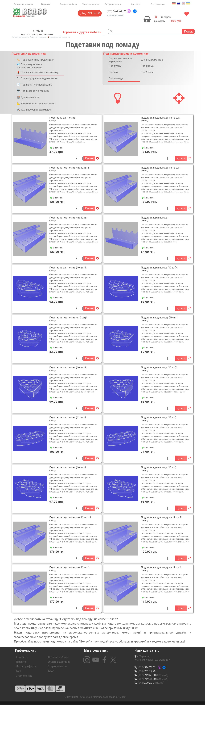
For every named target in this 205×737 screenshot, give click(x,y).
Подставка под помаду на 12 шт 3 (69, 567)
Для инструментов (152, 59)
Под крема (147, 65)
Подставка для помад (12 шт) (158, 417)
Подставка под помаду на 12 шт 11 (70, 517)
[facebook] (104, 660)
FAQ (18, 671)
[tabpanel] (127, 11)
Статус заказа (158, 4)
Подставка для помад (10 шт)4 (159, 267)
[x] (113, 660)
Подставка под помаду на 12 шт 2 (161, 517)
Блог (51, 671)
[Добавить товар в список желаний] (97, 158)
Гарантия (45, 4)
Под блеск (147, 72)
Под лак (113, 72)
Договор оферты (26, 666)
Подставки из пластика (38, 37)
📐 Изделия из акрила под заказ (36, 103)
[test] (20, 688)
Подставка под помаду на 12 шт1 (161, 167)
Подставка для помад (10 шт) (158, 467)
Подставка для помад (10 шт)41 (68, 267)
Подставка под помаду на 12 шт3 (161, 117)
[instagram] (87, 660)
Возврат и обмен (68, 4)
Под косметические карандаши (120, 60)
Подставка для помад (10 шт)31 (68, 367)
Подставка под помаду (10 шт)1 (68, 317)
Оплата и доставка (23, 4)
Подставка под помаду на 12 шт (68, 217)
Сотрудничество (113, 4)
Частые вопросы (90, 4)
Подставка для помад (62, 117)
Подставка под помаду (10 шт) (159, 317)
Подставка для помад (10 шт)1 (67, 467)
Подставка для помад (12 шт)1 (67, 417)
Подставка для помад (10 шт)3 (159, 367)
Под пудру (115, 65)
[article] (57, 139)
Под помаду (116, 78)
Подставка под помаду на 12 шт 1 (161, 567)
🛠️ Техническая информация (34, 109)
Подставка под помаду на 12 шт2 (69, 167)
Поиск (188, 31)
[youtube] (96, 660)
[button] (129, 11)
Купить (89, 158)
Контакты (135, 4)
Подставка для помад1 (154, 217)
